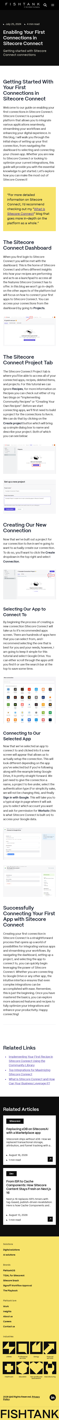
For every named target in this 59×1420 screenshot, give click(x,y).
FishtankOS (9, 1270)
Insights (7, 1311)
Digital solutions (11, 1249)
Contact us (9, 1326)
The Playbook (10, 1290)
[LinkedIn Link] (53, 1397)
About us (8, 1316)
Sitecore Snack (11, 1280)
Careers (7, 1321)
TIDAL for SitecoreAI (14, 1275)
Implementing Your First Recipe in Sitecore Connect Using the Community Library (31, 1061)
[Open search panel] (45, 5)
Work (6, 1306)
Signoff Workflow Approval (17, 1285)
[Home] (23, 5)
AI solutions (9, 1254)
